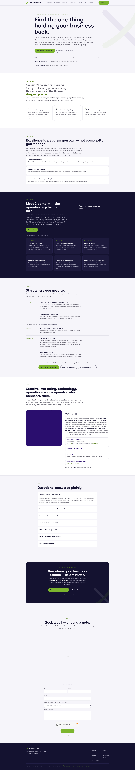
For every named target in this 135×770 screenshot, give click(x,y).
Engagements (95, 757)
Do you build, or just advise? (48, 523)
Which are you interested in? (55, 702)
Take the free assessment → (44, 50)
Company (49, 695)
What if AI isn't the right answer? (50, 537)
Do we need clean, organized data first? (52, 509)
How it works (72, 2)
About (80, 2)
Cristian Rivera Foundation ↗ (74, 463)
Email (69, 688)
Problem (49, 2)
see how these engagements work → (48, 324)
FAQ (85, 2)
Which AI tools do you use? (48, 530)
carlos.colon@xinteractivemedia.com (71, 735)
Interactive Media (35, 3)
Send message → (67, 731)
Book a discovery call (68, 367)
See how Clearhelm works (65, 50)
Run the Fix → (32, 229)
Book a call (103, 2)
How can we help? (48, 709)
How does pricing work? (47, 544)
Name (45, 688)
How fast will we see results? (48, 516)
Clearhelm (57, 2)
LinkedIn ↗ (68, 416)
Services (64, 2)
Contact (91, 2)
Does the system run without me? (50, 494)
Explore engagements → (87, 367)
